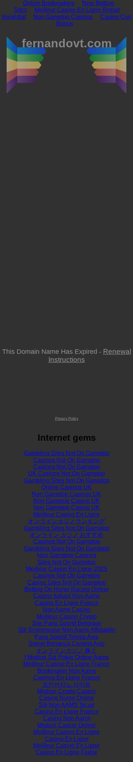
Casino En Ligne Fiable (66, 752)
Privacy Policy (66, 418)
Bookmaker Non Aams (66, 671)
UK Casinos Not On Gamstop (66, 473)
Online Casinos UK (66, 487)
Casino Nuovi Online (66, 698)
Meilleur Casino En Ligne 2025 (66, 569)
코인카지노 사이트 (66, 684)
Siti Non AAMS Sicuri (67, 705)
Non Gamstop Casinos (63, 17)
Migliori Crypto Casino (66, 691)
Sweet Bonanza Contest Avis (66, 643)
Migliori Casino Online (66, 725)
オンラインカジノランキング (66, 521)
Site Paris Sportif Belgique (66, 623)
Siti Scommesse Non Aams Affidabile (66, 630)
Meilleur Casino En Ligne (66, 514)
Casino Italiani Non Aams (66, 596)
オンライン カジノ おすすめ (66, 535)
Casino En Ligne (67, 739)
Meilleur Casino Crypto (67, 616)
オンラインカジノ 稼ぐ (66, 650)
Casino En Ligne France (67, 603)
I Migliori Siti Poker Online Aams (66, 657)
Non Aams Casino (67, 609)
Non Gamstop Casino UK (66, 501)
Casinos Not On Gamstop (66, 460)
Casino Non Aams (67, 718)
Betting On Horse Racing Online (66, 589)
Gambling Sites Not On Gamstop (66, 453)
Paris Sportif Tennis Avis (66, 637)
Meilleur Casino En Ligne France (66, 664)
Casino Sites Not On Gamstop (66, 582)
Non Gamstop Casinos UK (66, 494)
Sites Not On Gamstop (66, 562)
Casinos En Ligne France (66, 677)
